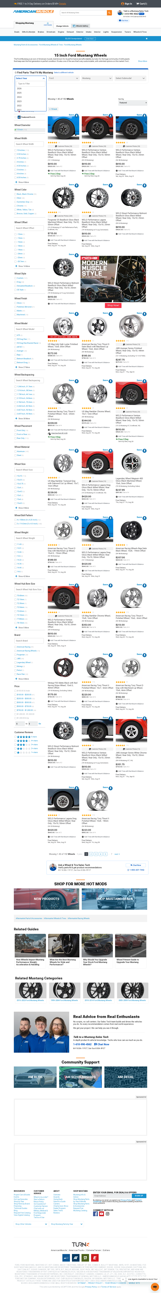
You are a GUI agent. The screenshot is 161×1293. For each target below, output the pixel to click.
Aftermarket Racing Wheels (79, 918)
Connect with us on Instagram (107, 1213)
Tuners (128, 32)
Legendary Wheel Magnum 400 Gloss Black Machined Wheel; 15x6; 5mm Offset (129, 480)
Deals (16, 32)
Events (16, 1197)
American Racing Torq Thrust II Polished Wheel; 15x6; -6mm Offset (131, 617)
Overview (56, 1195)
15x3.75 (20, 484)
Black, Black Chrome (25, 194)
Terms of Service (108, 1287)
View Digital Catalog (22, 1215)
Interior (97, 32)
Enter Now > (90, 39)
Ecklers (106, 1250)
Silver (19, 198)
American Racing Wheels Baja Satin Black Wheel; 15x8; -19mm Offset (131, 549)
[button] (123, 20)
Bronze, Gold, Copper (25, 214)
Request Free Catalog (22, 1213)
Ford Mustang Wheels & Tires (51, 45)
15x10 (19, 476)
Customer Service (41, 1206)
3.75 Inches (21, 158)
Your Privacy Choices (115, 1283)
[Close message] (146, 38)
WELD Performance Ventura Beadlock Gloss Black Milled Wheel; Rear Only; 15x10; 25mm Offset (130, 154)
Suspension (116, 32)
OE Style (20, 290)
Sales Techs (58, 1211)
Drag (19, 282)
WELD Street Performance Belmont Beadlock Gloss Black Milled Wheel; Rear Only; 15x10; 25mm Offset (131, 217)
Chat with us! (39, 1208)
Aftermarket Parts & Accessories (29, 918)
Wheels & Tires (140, 32)
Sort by (121, 99)
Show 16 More (24, 266)
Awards (56, 1197)
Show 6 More (23, 679)
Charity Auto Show (60, 1206)
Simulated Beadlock (25, 286)
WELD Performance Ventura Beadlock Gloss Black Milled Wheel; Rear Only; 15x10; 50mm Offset (62, 154)
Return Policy (39, 1202)
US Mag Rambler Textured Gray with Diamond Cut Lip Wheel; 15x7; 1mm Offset (63, 483)
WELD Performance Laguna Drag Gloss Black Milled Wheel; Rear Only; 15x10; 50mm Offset (96, 487)
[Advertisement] (80, 1117)
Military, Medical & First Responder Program (41, 1213)
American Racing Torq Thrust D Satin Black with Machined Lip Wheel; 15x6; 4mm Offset (95, 346)
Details (62, 3)
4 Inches (20, 162)
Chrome (20, 206)
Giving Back (58, 1199)
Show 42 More (24, 576)
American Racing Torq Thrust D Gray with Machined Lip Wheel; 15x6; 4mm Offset (129, 687)
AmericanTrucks (77, 1250)
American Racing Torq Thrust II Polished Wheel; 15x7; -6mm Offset (97, 686)
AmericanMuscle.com (33, 11)
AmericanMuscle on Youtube (101, 1213)
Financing (17, 1206)
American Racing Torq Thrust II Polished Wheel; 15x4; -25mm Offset (61, 413)
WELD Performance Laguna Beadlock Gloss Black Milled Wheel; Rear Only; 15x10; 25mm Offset (96, 223)
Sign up (139, 1196)
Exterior (79, 32)
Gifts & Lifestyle (28, 32)
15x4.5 (19, 492)
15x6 (19, 499)
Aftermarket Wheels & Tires (55, 918)
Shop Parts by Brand (22, 1204)
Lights (106, 32)
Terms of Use (39, 1217)
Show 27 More (24, 367)
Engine (61, 32)
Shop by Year (19, 1201)
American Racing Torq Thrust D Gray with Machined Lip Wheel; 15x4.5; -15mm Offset (61, 550)
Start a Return (39, 1199)
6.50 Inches (21, 177)
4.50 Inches (21, 166)
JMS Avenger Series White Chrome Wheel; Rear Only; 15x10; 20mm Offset (131, 755)
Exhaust (70, 32)
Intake (88, 32)
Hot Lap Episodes (21, 1199)
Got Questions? (40, 1204)
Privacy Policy (126, 1200)
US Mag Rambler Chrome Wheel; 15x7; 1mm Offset (96, 412)
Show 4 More (23, 182)
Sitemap (82, 1283)
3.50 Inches (21, 154)
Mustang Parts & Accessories (26, 45)
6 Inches (20, 174)
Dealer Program (59, 1208)
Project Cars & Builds (22, 1195)
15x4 (19, 488)
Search (109, 12)
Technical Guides (20, 1208)
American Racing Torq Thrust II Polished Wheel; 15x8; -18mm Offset (95, 820)
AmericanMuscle (59, 1250)
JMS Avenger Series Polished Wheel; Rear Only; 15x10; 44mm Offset (130, 350)
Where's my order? (41, 1197)
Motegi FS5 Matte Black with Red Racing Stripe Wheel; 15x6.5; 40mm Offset (62, 685)
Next (116, 854)
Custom (20, 278)
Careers (56, 1204)
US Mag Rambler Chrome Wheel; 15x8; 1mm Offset (96, 617)
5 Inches (20, 170)
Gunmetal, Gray (23, 202)
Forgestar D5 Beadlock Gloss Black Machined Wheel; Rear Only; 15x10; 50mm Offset (63, 222)
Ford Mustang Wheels (73, 45)
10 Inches (21, 150)
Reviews (56, 1213)
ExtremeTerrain (93, 1250)
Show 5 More (23, 628)
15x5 (19, 495)
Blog (15, 1211)
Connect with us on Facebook (95, 1213)
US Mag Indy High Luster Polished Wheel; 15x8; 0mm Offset (63, 345)
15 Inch (20, 130)
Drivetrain (51, 32)
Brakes (41, 32)
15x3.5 (19, 480)
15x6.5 (19, 503)
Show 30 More (24, 419)
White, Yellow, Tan (24, 210)
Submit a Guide (59, 1201)
